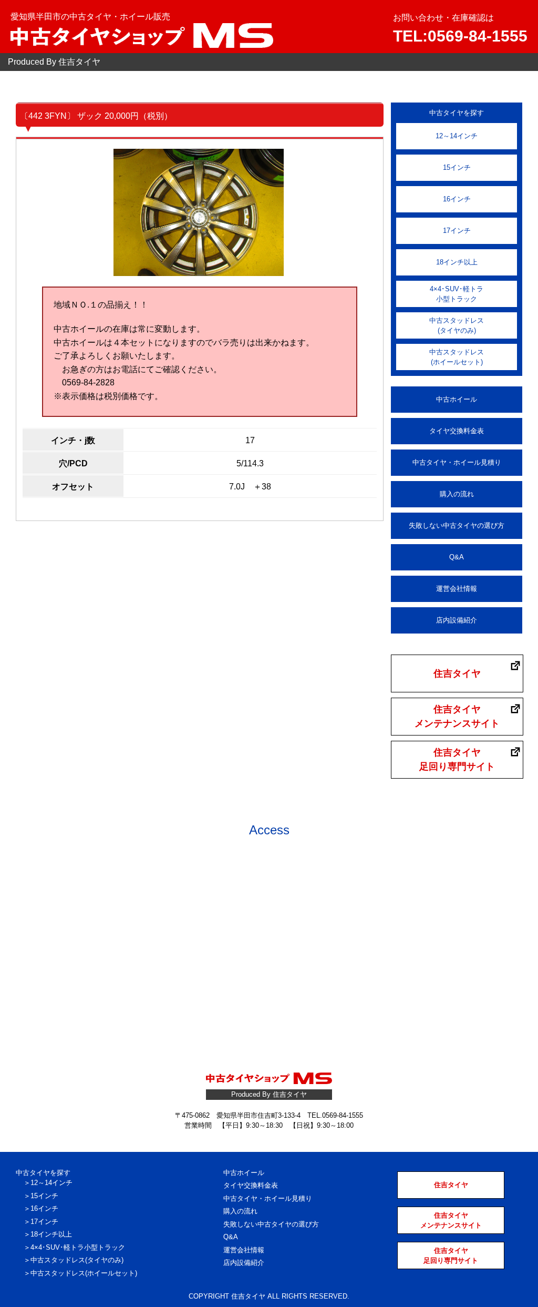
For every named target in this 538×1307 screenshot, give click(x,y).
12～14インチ (457, 136)
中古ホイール (456, 399)
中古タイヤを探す (43, 1173)
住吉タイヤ (457, 673)
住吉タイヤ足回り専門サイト (457, 759)
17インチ (457, 230)
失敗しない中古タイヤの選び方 (456, 525)
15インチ (457, 167)
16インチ (457, 199)
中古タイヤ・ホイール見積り (456, 462)
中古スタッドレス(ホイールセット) (456, 357)
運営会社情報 (456, 589)
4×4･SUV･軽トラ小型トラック (456, 294)
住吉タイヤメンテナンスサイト (457, 716)
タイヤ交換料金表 (456, 431)
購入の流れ (457, 494)
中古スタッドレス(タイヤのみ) (456, 325)
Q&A (456, 557)
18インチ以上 (457, 262)
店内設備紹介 (456, 620)
